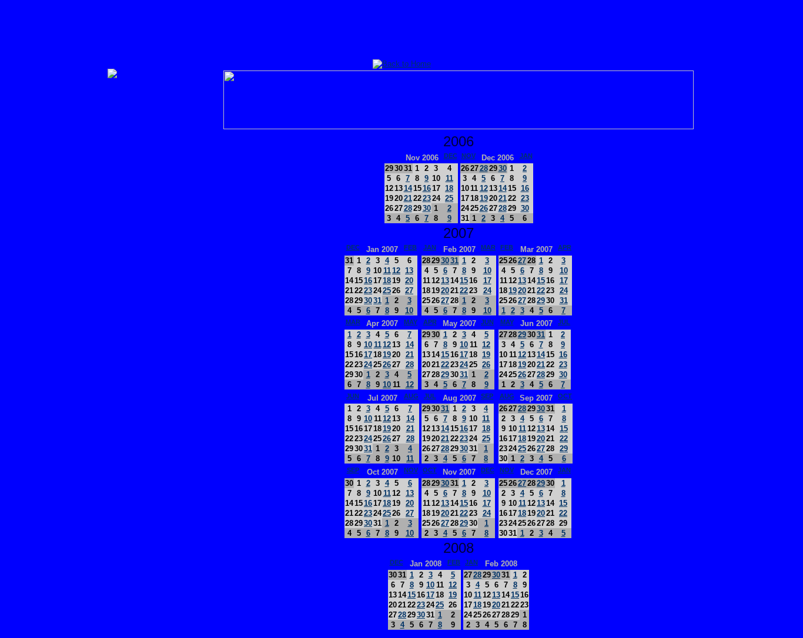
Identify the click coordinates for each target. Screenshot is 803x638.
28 (408, 208)
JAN (526, 155)
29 (541, 300)
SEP (487, 395)
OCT (565, 395)
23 (427, 198)
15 (464, 280)
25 (449, 198)
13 (409, 270)
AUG (411, 395)
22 (464, 290)
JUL (564, 321)
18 (449, 188)
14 (408, 188)
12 (484, 188)
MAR (488, 247)
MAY (410, 321)
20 (409, 280)
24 (487, 290)
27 (409, 290)
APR (564, 247)
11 (449, 178)
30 (427, 208)
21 (408, 198)
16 (427, 188)
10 (409, 310)
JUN (487, 321)
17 (487, 280)
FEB (410, 247)
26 (484, 208)
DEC (450, 155)
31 (377, 300)
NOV (468, 155)
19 (484, 198)
